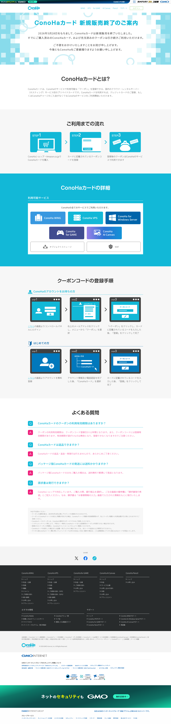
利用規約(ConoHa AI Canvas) (119, 637)
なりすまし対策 (103, 668)
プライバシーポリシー (103, 639)
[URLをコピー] (95, 558)
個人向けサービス (126, 718)
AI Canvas (106, 8)
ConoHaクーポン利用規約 (73, 637)
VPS (89, 8)
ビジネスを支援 (58, 718)
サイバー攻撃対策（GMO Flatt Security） (84, 668)
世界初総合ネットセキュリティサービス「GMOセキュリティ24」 (40, 665)
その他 (135, 718)
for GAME (96, 8)
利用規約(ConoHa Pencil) (138, 637)
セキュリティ (69, 718)
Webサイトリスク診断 (81, 665)
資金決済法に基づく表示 (57, 639)
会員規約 (24, 637)
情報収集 (99, 718)
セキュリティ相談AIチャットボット (100, 665)
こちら (31, 326)
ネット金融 (108, 718)
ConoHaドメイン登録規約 (37, 637)
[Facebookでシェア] (85, 558)
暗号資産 (115, 718)
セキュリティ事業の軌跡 (117, 668)
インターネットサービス (28, 718)
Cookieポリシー (117, 639)
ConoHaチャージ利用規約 (55, 637)
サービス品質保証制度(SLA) (75, 639)
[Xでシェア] (76, 558)
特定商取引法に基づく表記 (40, 639)
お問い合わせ (90, 639)
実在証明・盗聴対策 (27, 668)
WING (83, 8)
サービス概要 (135, 639)
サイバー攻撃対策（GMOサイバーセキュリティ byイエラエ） (53, 668)
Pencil (115, 8)
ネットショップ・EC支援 (45, 718)
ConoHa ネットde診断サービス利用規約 (96, 637)
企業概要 (126, 639)
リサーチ (92, 718)
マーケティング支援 (81, 718)
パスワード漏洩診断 (66, 665)
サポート (123, 8)
